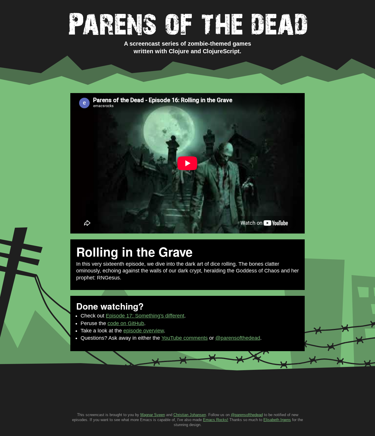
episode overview (143, 331)
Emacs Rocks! (215, 420)
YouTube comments (184, 338)
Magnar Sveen (152, 415)
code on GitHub (126, 323)
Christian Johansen (189, 415)
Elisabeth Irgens (277, 420)
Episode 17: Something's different (145, 316)
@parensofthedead (237, 338)
